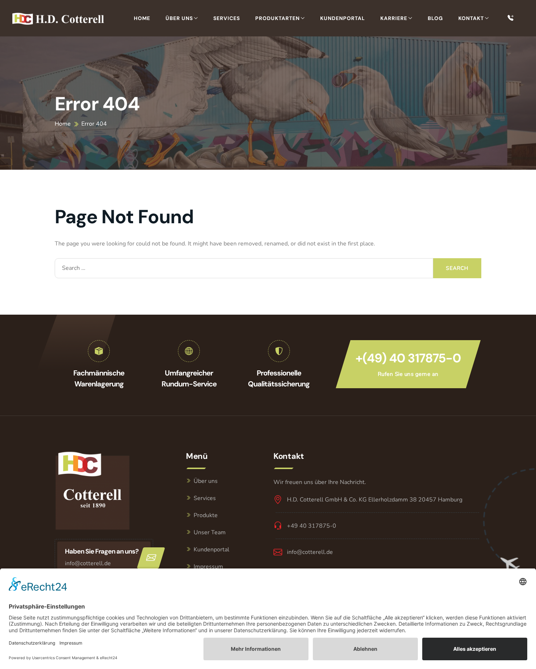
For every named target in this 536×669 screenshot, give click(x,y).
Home (142, 18)
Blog (435, 18)
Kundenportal (342, 18)
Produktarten (277, 18)
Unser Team (210, 532)
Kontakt (471, 18)
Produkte (206, 515)
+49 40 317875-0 (311, 526)
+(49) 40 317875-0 (408, 358)
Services (226, 18)
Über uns (179, 18)
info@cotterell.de (88, 563)
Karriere (393, 18)
